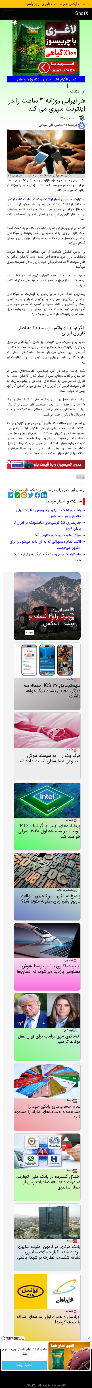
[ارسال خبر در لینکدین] (43, 495)
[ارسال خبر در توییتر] (30, 495)
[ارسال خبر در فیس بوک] (36, 495)
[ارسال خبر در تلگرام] (10, 495)
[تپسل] (15, 22)
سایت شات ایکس (19, 199)
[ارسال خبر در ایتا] (23, 495)
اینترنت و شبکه (76, 86)
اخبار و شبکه (46, 199)
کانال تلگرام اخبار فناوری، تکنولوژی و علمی (46, 80)
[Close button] (88, 1338)
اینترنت (63, 86)
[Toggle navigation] (8, 13)
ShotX (81, 13)
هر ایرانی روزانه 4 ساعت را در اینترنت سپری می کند (46, 105)
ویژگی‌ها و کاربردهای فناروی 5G (58, 535)
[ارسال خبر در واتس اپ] (16, 495)
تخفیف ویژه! (24, 1365)
